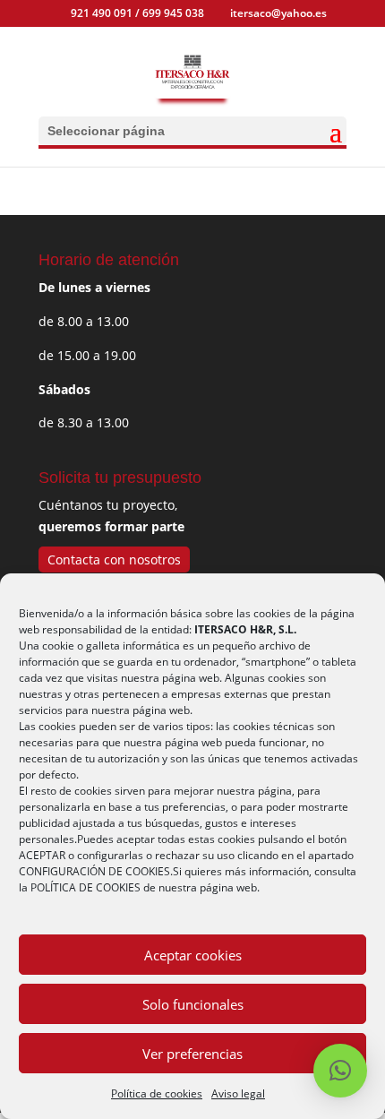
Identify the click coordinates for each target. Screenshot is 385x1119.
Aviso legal (238, 1093)
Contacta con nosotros (114, 559)
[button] (340, 1070)
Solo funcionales (193, 1004)
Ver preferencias (192, 1054)
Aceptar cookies (193, 955)
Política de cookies (156, 1093)
